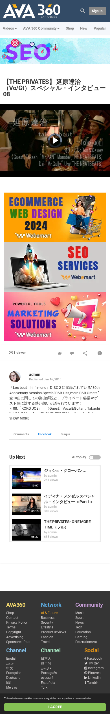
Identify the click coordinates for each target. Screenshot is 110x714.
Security (47, 622)
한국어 (46, 663)
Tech (78, 627)
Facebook (45, 434)
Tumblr (92, 683)
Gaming (81, 637)
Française (13, 673)
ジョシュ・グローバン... (64, 470)
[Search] (83, 10)
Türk (44, 688)
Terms (11, 627)
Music (79, 613)
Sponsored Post (18, 642)
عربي (10, 663)
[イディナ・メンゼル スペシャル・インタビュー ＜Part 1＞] (26, 504)
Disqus (65, 434)
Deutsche (13, 678)
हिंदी (8, 683)
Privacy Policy (17, 622)
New (83, 28)
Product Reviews (53, 632)
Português (49, 673)
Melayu (11, 688)
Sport (79, 618)
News (79, 622)
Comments (21, 434)
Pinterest (95, 673)
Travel (45, 642)
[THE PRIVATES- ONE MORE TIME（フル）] (26, 530)
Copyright (13, 632)
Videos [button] (8, 28)
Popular (100, 28)
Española (48, 683)
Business (47, 618)
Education (83, 632)
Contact (12, 618)
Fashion (47, 637)
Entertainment (86, 642)
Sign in (97, 11)
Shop (70, 28)
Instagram (96, 668)
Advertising (14, 637)
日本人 (46, 659)
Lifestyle (47, 627)
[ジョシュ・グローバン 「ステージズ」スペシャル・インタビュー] (26, 478)
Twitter (93, 663)
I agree (55, 706)
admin (34, 374)
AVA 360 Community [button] (40, 28)
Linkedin (94, 678)
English (11, 659)
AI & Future (49, 613)
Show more (19, 418)
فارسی (46, 668)
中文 (9, 668)
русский (47, 678)
